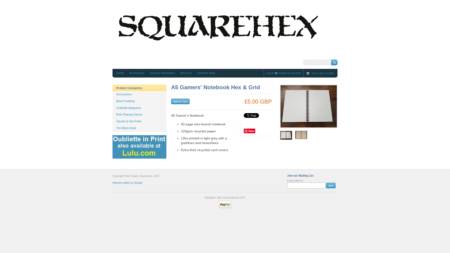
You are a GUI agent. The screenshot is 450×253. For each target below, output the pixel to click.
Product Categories (129, 88)
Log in (270, 73)
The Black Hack (126, 128)
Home (120, 73)
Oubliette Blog (206, 73)
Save (251, 131)
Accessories (124, 94)
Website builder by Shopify (127, 182)
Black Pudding (125, 101)
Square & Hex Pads (128, 121)
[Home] (217, 55)
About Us (186, 73)
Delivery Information (162, 73)
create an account (289, 73)
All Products (136, 73)
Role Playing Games (129, 114)
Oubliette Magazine (128, 108)
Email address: (295, 180)
